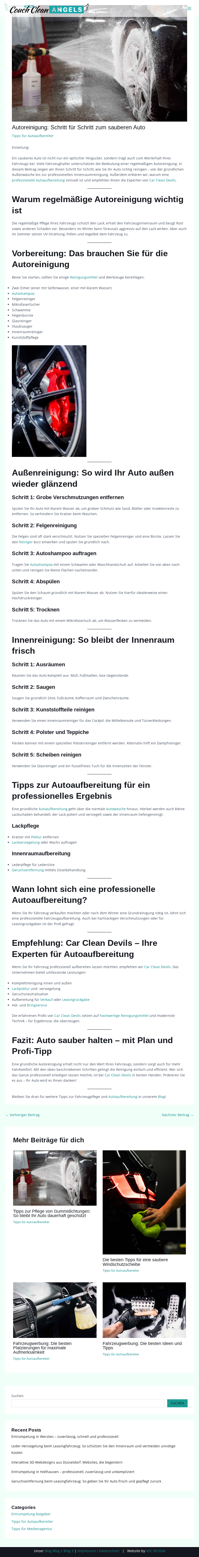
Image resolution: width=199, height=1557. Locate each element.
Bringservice (37, 1005)
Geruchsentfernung (28, 870)
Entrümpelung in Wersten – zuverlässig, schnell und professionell (64, 1436)
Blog (161, 1096)
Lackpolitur (21, 988)
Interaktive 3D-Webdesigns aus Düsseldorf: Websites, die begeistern (67, 1462)
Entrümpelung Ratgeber (31, 1514)
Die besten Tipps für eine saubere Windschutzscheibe (135, 1262)
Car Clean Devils (162, 180)
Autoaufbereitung (53, 809)
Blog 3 (69, 1551)
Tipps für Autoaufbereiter (33, 135)
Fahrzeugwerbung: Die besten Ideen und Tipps (142, 1345)
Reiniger (26, 542)
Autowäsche (116, 809)
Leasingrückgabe (76, 999)
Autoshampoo (23, 293)
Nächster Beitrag (178, 1114)
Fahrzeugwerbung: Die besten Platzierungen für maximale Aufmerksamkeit (42, 1348)
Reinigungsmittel (84, 277)
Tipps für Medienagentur (31, 1528)
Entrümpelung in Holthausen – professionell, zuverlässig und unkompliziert (72, 1471)
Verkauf (46, 999)
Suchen (17, 1395)
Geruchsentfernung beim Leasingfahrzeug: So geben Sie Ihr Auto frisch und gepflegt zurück (86, 1481)
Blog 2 (58, 1551)
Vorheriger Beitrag (22, 1114)
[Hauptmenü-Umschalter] (189, 9)
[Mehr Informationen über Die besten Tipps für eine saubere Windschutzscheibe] (144, 1202)
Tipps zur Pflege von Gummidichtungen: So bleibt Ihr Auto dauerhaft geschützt (52, 1213)
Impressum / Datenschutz (98, 1551)
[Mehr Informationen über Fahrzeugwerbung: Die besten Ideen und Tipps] (144, 1309)
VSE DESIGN (155, 1551)
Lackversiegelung (26, 842)
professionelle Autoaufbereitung (38, 180)
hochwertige (110, 1015)
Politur (36, 837)
